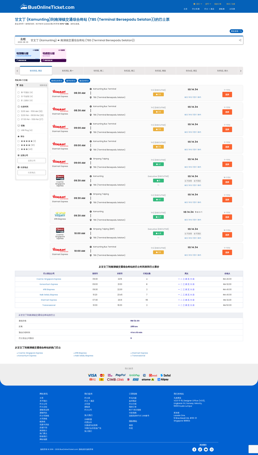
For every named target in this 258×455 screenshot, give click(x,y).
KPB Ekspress (49, 289)
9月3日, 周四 (160, 70)
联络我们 (43, 436)
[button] (27, 55)
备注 (186, 97)
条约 (199, 97)
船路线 (42, 421)
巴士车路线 (44, 415)
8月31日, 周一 (68, 70)
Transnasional (48, 305)
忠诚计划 (43, 427)
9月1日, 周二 (99, 70)
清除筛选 (43, 85)
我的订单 (217, 4)
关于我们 (43, 401)
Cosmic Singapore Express (49, 279)
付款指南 (133, 412)
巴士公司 (43, 404)
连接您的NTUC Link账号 (139, 415)
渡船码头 (43, 412)
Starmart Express (49, 300)
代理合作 (88, 422)
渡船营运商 (44, 409)
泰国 (131, 425)
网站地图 (43, 439)
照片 (195, 97)
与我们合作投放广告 (92, 428)
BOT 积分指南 (135, 409)
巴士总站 (43, 406)
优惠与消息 (44, 424)
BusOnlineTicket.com (68, 449)
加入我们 (88, 431)
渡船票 (222, 9)
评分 (190, 97)
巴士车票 (196, 9)
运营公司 (31, 160)
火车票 (232, 9)
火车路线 (43, 418)
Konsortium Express (49, 284)
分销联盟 (88, 419)
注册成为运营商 (91, 425)
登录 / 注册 (230, 4)
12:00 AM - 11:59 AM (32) (32, 111)
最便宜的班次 (56, 80)
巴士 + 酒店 (209, 9)
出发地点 (31, 172)
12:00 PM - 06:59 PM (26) (32, 115)
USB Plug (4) (27, 130)
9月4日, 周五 (191, 70)
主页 (185, 9)
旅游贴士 (43, 430)
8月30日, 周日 (36, 70)
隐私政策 (82, 449)
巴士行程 (133, 404)
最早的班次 (71, 80)
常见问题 (133, 398)
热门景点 (43, 433)
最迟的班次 (84, 80)
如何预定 (133, 401)
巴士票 (87, 398)
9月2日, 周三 (129, 70)
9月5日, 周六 (222, 70)
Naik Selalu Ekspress (49, 294)
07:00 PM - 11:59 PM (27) (32, 119)
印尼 (131, 428)
